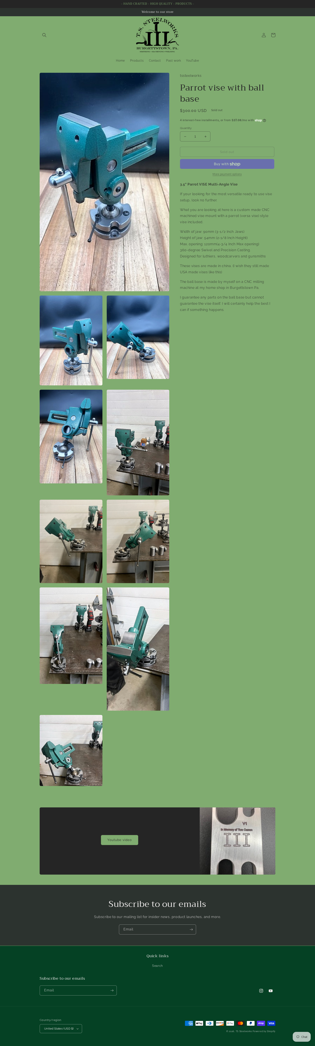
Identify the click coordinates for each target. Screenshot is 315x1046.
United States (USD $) (59, 1028)
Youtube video (119, 840)
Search (157, 965)
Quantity (186, 128)
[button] (44, 35)
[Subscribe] (191, 929)
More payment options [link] (227, 174)
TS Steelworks (244, 1031)
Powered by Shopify (264, 1031)
